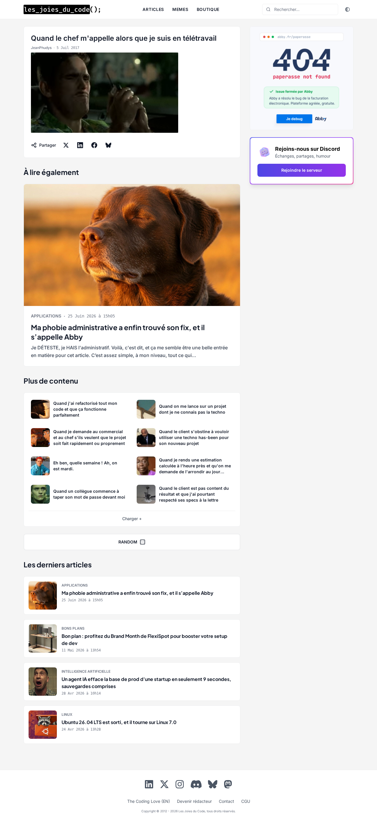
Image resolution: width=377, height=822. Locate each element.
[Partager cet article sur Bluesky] (108, 145)
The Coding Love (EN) (148, 801)
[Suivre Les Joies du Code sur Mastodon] (228, 785)
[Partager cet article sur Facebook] (94, 145)
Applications (46, 315)
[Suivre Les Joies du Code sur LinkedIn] (149, 785)
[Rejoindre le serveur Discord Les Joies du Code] (196, 784)
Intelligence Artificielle (86, 671)
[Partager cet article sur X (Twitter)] (66, 145)
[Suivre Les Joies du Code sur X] (164, 785)
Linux (67, 714)
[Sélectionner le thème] (347, 9)
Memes (180, 9)
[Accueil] (62, 9)
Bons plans (73, 628)
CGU (245, 801)
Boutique (208, 9)
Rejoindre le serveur (301, 170)
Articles (153, 9)
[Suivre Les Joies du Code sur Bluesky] (212, 785)
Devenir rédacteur (194, 801)
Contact (226, 801)
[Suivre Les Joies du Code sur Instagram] (179, 785)
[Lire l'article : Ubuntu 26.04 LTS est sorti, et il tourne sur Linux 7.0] (132, 725)
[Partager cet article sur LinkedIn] (80, 145)
